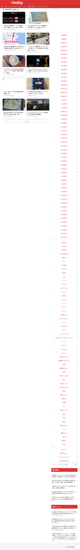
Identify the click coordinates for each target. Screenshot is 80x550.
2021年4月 (64, 73)
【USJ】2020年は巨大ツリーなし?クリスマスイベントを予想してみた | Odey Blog (64, 538)
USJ (6, 6)
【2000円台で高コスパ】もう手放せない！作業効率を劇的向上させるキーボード (64, 492)
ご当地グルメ (64, 315)
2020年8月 (64, 104)
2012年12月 (64, 199)
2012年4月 (64, 222)
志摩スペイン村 (64, 376)
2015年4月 (64, 176)
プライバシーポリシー (43, 6)
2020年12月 (64, 88)
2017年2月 (64, 157)
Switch (64, 273)
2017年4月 (64, 149)
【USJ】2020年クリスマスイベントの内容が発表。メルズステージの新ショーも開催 (63, 534)
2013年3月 (64, 188)
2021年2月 (64, 81)
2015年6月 (64, 172)
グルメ (64, 307)
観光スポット (64, 425)
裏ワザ (64, 421)
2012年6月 (64, 214)
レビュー (63, 353)
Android (64, 246)
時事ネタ (63, 398)
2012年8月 (64, 207)
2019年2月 (64, 130)
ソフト (64, 322)
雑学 (64, 437)
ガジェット (64, 299)
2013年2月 (64, 191)
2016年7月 (64, 161)
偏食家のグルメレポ (64, 360)
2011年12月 (64, 237)
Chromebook (64, 253)
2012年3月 (64, 226)
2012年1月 (64, 233)
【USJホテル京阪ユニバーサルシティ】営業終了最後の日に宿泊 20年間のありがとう (64, 512)
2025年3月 (64, 35)
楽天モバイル (64, 410)
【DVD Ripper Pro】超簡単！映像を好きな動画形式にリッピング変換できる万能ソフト (64, 528)
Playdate (64, 265)
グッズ (64, 303)
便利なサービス (64, 357)
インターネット (64, 288)
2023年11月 (64, 46)
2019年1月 (64, 134)
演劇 (64, 414)
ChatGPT (64, 250)
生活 (64, 418)
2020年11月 (64, 92)
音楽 (64, 444)
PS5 (64, 269)
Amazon (64, 242)
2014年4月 (64, 180)
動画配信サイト (64, 368)
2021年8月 (64, 58)
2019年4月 (64, 123)
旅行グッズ (64, 383)
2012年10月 (64, 203)
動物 (64, 364)
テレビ (64, 330)
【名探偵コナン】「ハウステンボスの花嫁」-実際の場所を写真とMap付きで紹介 (63, 520)
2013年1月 (64, 195)
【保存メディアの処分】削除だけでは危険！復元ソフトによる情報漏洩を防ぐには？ (63, 498)
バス (64, 341)
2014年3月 (64, 184)
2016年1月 (64, 168)
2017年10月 (64, 146)
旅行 (64, 379)
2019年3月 (64, 127)
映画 (64, 391)
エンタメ (63, 292)
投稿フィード (64, 453)
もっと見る (26, 121)
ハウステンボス (12, 6)
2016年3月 (64, 165)
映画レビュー (64, 395)
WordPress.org (64, 461)
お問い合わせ (32, 6)
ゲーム (25, 6)
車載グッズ (64, 433)
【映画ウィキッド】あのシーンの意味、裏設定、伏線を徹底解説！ (63, 487)
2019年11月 (64, 111)
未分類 (64, 402)
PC (64, 261)
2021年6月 (64, 66)
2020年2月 (64, 107)
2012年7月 (64, 210)
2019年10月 (64, 115)
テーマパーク (64, 326)
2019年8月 (64, 119)
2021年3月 (64, 77)
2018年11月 (64, 142)
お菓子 (64, 295)
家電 (64, 372)
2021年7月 (64, 62)
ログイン (63, 449)
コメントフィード (64, 457)
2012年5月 (64, 218)
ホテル (20, 6)
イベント (63, 284)
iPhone (64, 257)
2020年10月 (64, 96)
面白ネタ (63, 440)
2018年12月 (64, 138)
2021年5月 (64, 69)
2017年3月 (64, 153)
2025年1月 (64, 43)
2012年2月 (64, 229)
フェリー (63, 345)
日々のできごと (64, 387)
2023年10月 (64, 50)
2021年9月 (64, 54)
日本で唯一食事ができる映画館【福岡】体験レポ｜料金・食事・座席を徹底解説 (63, 481)
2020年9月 (64, 100)
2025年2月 (64, 39)
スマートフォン (64, 318)
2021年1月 (64, 85)
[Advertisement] (64, 21)
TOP (2, 6)
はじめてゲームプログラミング (64, 337)
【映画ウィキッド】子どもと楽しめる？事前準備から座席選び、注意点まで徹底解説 (63, 476)
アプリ (64, 280)
